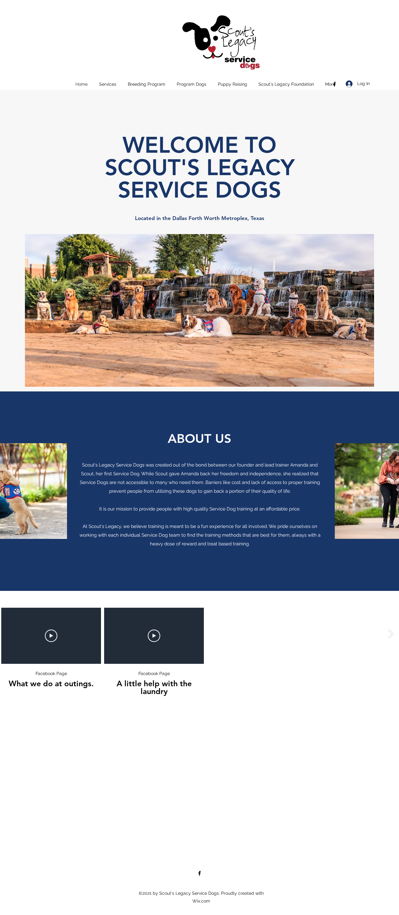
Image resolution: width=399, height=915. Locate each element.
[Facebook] (334, 84)
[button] (107, 84)
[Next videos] (390, 634)
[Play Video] (51, 636)
